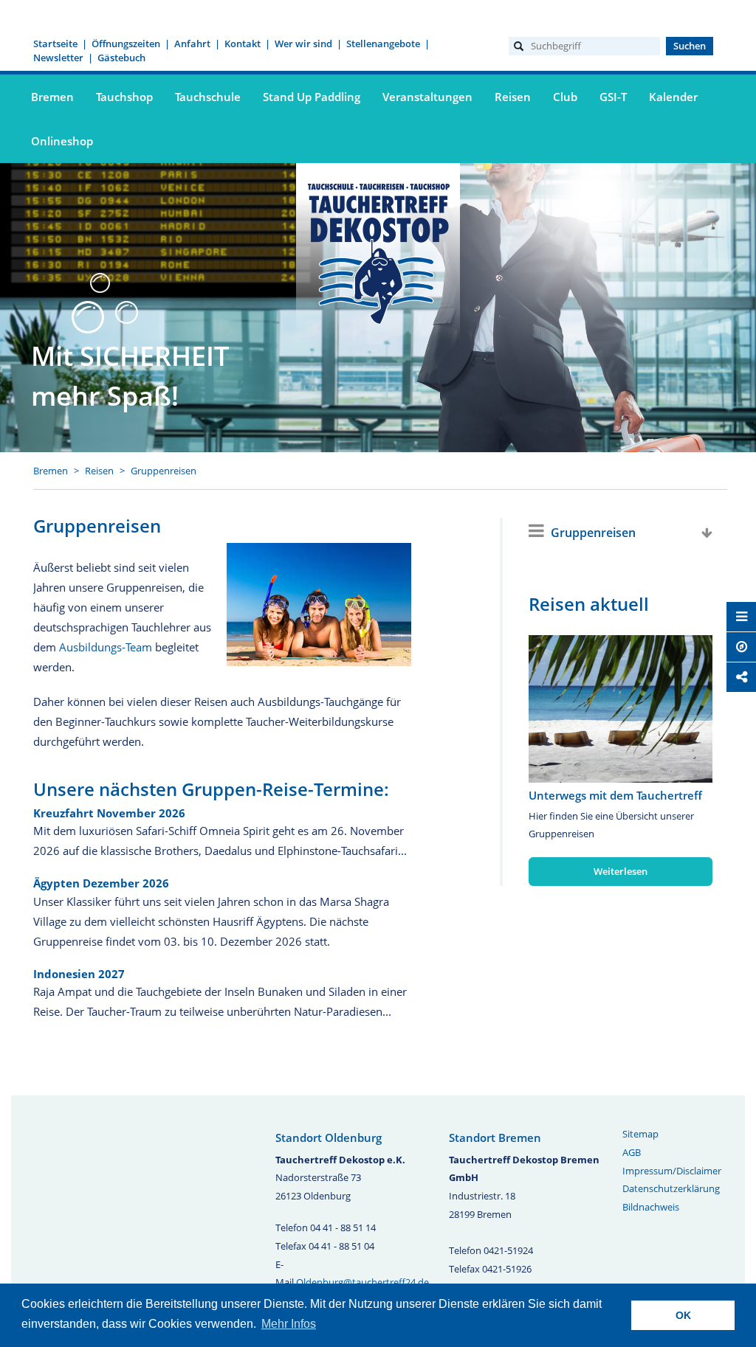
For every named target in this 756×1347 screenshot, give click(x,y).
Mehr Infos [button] (288, 1323)
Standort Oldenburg (328, 1137)
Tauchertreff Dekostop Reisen (378, 251)
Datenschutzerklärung (671, 1188)
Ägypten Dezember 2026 (101, 883)
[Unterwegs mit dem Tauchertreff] (620, 709)
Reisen (99, 470)
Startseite (55, 43)
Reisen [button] (513, 96)
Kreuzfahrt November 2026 (109, 813)
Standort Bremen (495, 1137)
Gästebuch (121, 57)
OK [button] (683, 1315)
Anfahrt (192, 43)
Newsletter (58, 57)
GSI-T (613, 96)
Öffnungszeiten (126, 43)
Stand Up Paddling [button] (311, 96)
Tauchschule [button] (208, 96)
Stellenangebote (383, 43)
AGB (631, 1152)
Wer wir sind (303, 43)
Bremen (50, 470)
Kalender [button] (673, 96)
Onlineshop (62, 141)
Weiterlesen (620, 871)
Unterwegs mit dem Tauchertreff (615, 795)
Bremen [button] (52, 96)
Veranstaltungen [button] (427, 96)
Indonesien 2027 (79, 973)
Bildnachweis (650, 1206)
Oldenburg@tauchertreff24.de (362, 1282)
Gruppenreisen (163, 470)
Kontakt (242, 43)
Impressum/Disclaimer (671, 1170)
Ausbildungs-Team (105, 647)
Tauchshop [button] (124, 96)
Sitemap (640, 1133)
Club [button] (565, 96)
